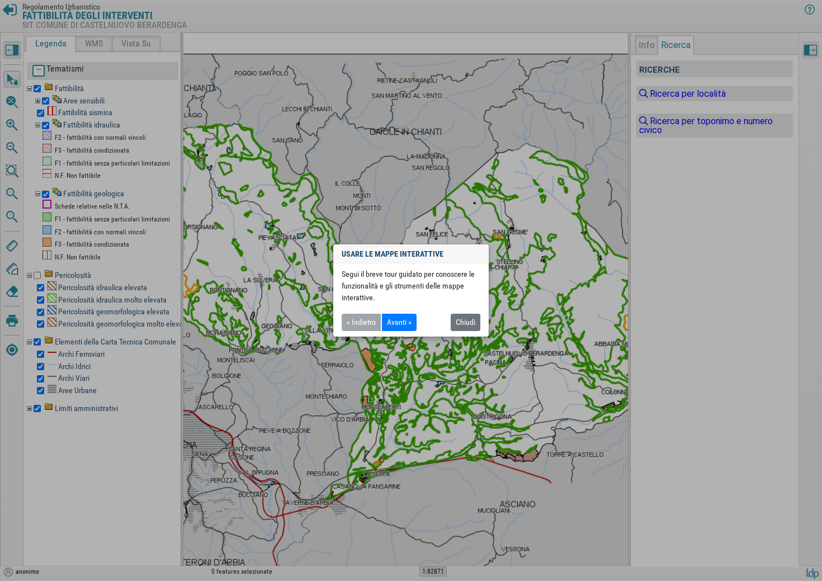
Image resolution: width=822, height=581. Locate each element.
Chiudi (465, 322)
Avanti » (399, 322)
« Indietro (361, 322)
